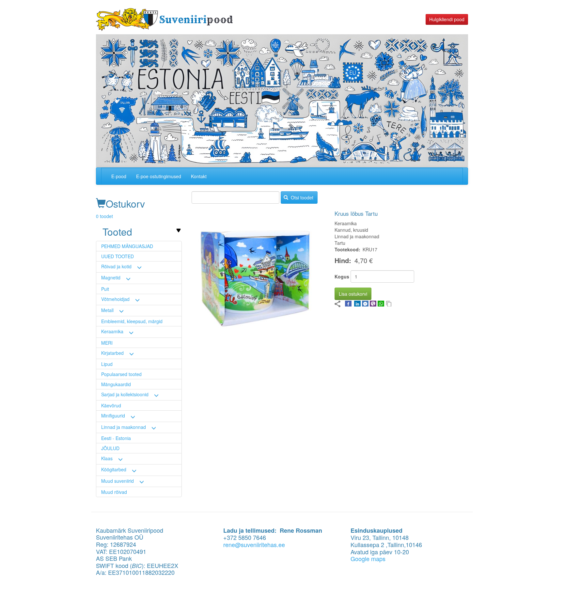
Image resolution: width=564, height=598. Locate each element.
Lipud (107, 364)
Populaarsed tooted (121, 374)
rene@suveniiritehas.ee (254, 544)
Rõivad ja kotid (116, 266)
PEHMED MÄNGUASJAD (127, 246)
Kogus (342, 276)
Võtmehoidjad (115, 299)
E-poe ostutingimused (158, 176)
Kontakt (199, 176)
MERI (107, 342)
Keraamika (112, 331)
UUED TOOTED (117, 256)
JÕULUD (110, 448)
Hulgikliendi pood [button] (446, 19)
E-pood (118, 176)
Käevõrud (111, 405)
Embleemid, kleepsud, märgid (132, 321)
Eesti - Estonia (116, 438)
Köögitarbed (113, 469)
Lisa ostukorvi (353, 294)
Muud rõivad (114, 492)
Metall (107, 310)
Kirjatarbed (112, 353)
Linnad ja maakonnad (123, 427)
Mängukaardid (116, 384)
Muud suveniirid (117, 481)
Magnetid (110, 277)
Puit (105, 289)
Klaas (107, 458)
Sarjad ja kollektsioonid (125, 394)
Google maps (368, 558)
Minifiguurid (113, 415)
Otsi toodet (301, 197)
